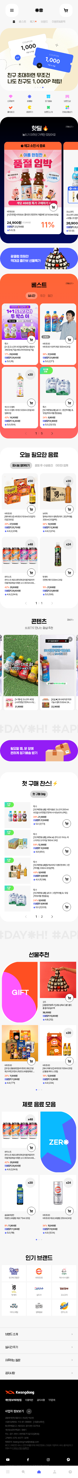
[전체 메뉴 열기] (12, 10)
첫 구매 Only (38, 794)
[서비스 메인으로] (39, 1472)
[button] (35, 87)
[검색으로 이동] (23, 1472)
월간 (50, 295)
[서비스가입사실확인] (21, 1448)
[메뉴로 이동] (8, 1472)
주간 (42, 295)
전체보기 (69, 127)
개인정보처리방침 (13, 1400)
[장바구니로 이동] (66, 10)
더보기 (69, 620)
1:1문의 (52, 1400)
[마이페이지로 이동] (54, 1472)
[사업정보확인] (38, 1422)
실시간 (31, 295)
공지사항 (41, 1400)
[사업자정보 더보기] (29, 1411)
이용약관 (29, 1400)
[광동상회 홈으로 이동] (39, 10)
